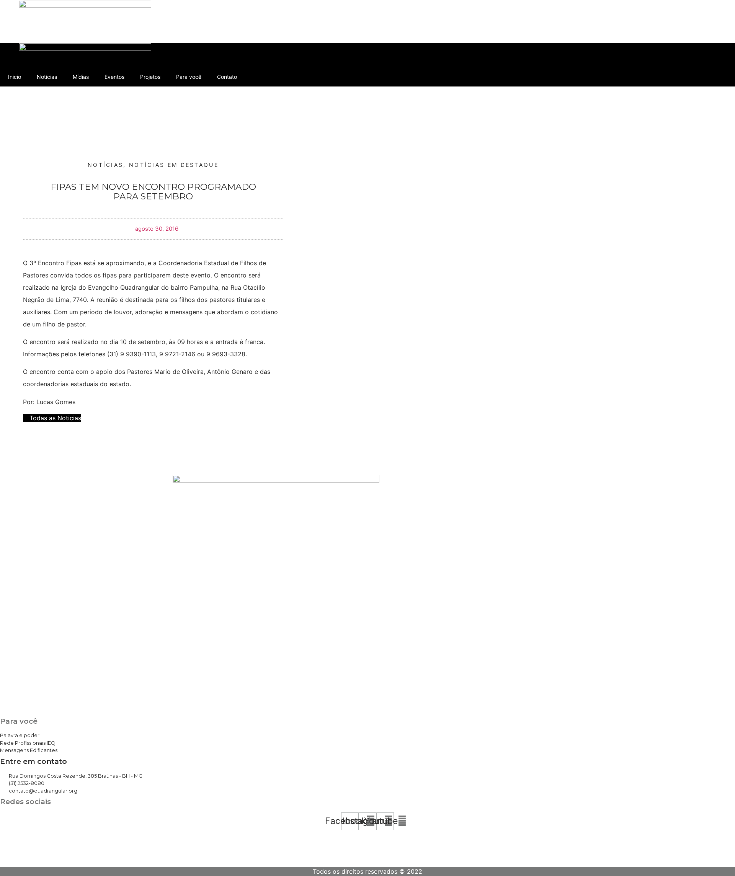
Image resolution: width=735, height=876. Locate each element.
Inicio (14, 33)
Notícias (47, 33)
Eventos (114, 33)
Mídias (81, 33)
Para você (188, 33)
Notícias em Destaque (174, 164)
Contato (227, 33)
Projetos (150, 33)
